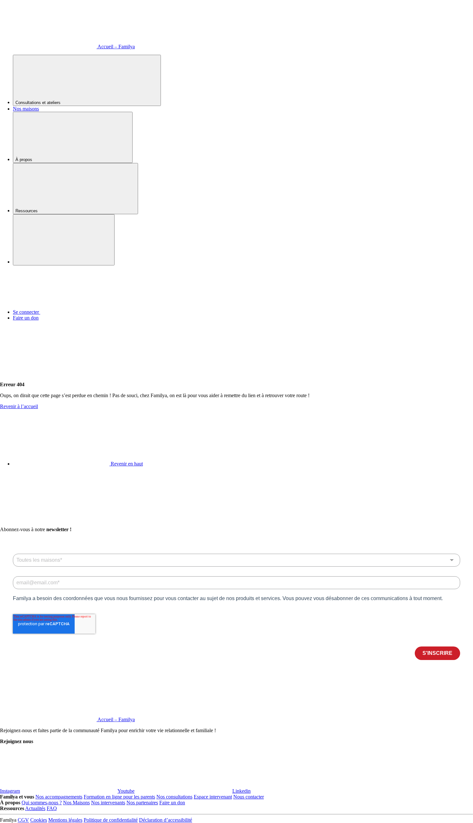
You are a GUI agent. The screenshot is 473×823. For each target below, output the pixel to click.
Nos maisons (26, 108)
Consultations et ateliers (38, 102)
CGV (23, 820)
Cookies (38, 820)
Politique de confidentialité (111, 820)
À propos (24, 159)
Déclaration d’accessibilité (165, 820)
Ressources (27, 210)
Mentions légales (65, 820)
